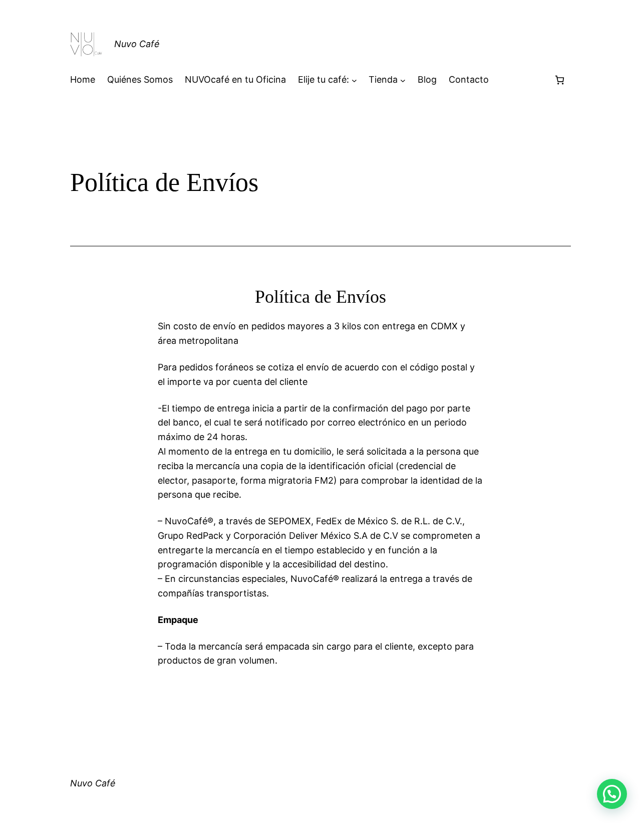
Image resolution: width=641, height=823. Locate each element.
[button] (612, 794)
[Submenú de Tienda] (403, 80)
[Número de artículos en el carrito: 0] (559, 80)
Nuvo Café (137, 44)
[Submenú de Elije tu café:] (354, 80)
